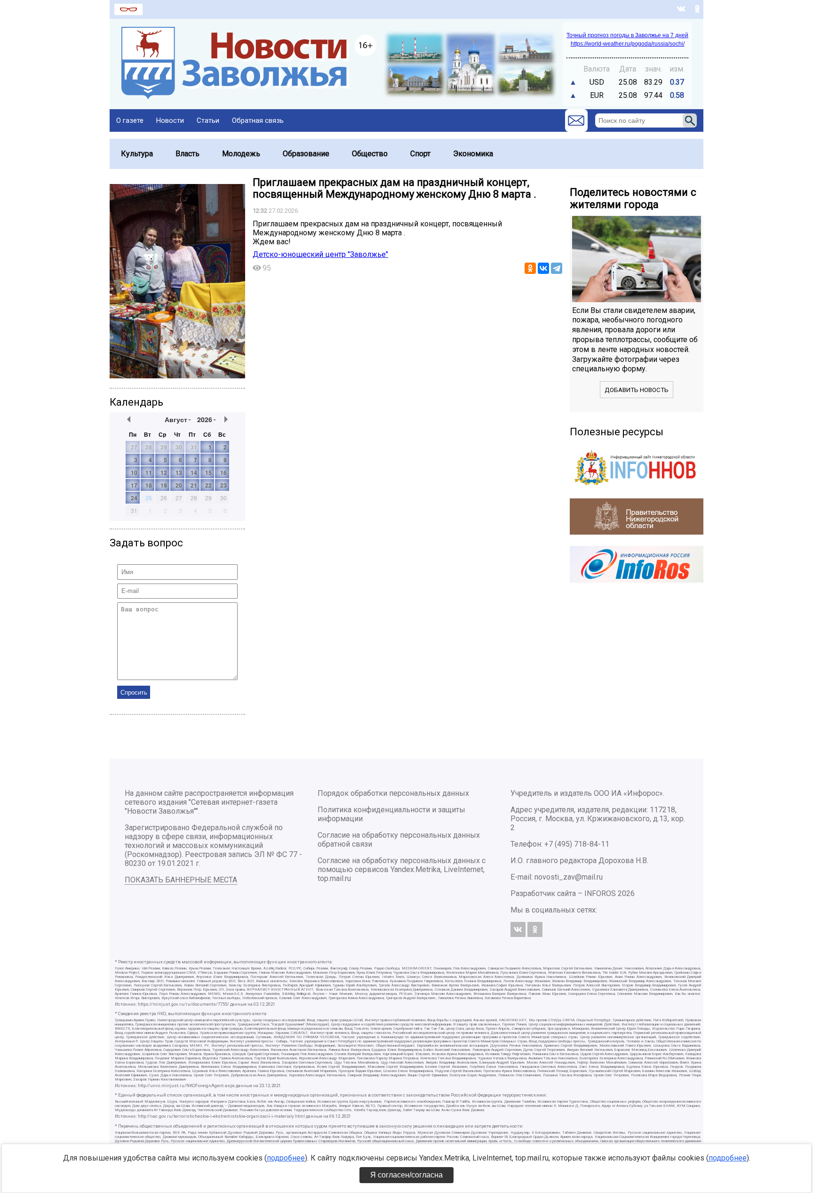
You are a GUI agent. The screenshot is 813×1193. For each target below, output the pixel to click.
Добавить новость (637, 389)
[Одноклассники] (530, 268)
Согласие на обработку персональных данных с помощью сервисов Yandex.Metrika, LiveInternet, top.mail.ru (402, 869)
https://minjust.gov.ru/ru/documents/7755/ (183, 1004)
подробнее (286, 1157)
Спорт (420, 153)
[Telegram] (556, 268)
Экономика (473, 153)
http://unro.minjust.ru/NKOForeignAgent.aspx (186, 1085)
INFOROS (600, 893)
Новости (170, 120)
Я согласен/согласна (406, 1175)
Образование (306, 153)
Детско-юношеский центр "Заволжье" (320, 254)
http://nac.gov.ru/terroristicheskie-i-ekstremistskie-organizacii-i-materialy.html (221, 1116)
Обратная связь (258, 120)
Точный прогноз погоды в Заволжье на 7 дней (627, 35)
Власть (187, 153)
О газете (129, 120)
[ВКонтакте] (543, 268)
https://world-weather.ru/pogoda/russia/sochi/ (628, 43)
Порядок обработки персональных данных (393, 793)
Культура (137, 153)
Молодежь (241, 153)
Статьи (208, 120)
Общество (370, 153)
